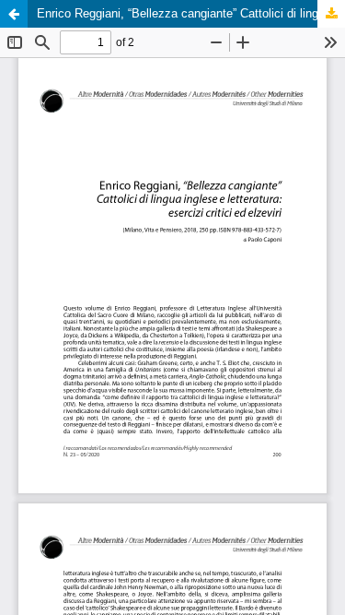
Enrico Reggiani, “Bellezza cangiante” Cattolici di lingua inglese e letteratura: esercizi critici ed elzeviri (191, 13)
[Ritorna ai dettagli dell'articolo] (14, 14)
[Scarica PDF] (331, 14)
